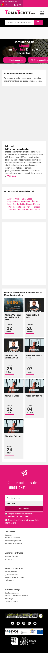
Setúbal (21, 210)
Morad (24, 46)
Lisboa (29, 204)
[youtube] (35, 623)
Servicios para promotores (14, 577)
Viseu (37, 210)
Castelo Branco (23, 201)
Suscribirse (24, 509)
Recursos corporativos (13, 541)
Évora (34, 201)
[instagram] (23, 623)
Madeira (36, 204)
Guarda (16, 204)
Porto (29, 207)
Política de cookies (11, 601)
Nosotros (8, 535)
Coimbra (19, 49)
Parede (12, 207)
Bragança (11, 201)
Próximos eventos (16, 60)
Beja (24, 199)
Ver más (11, 176)
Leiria (22, 204)
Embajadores (9, 580)
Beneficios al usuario (12, 538)
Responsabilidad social (13, 543)
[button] (42, 12)
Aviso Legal (9, 599)
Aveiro (17, 199)
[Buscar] (38, 22)
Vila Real (29, 210)
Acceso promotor (11, 572)
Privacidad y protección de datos (16, 596)
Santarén (13, 210)
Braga (29, 199)
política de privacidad (25, 520)
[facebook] (12, 623)
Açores (10, 199)
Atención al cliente (11, 556)
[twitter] (18, 623)
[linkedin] (29, 623)
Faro (9, 204)
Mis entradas (9, 559)
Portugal (36, 207)
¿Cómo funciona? (11, 575)
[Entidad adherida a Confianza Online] (24, 618)
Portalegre (20, 207)
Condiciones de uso (12, 593)
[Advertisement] (24, 33)
